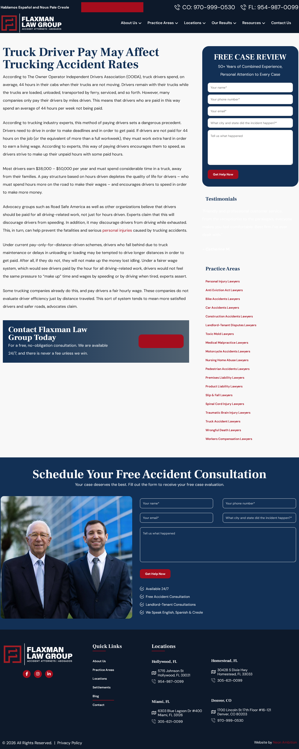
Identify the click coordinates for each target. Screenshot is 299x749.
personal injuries (117, 230)
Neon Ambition (285, 742)
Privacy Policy (69, 743)
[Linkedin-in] (49, 674)
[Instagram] (38, 674)
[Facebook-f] (27, 674)
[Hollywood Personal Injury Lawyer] (31, 23)
